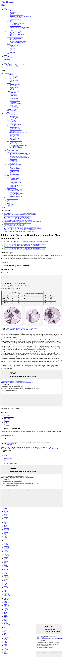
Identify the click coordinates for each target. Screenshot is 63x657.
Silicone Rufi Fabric (15, 171)
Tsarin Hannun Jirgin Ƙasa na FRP (18, 145)
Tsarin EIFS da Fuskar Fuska (17, 23)
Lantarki (12, 46)
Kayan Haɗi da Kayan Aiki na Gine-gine (20, 27)
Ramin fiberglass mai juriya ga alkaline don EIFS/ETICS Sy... (19, 231)
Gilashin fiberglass (56, 448)
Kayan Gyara (13, 139)
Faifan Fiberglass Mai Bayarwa (17, 194)
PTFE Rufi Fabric (14, 170)
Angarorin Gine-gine (15, 119)
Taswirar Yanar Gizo (35, 447)
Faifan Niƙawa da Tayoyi (16, 185)
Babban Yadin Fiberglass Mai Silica (18, 156)
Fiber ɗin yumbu (14, 80)
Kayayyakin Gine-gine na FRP (17, 28)
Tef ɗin (8, 44)
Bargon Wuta (13, 165)
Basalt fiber (12, 78)
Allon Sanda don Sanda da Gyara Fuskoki (14, 225)
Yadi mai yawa (13, 448)
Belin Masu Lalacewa (15, 181)
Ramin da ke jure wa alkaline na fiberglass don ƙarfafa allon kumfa (22, 328)
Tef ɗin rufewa (13, 106)
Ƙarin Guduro (13, 90)
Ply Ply (11, 99)
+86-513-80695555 (11, 443)
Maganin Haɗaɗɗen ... (15, 19)
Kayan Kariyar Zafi (14, 174)
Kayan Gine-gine (11, 21)
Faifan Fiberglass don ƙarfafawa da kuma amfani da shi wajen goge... (20, 214)
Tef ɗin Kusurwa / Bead (16, 130)
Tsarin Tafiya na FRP (15, 146)
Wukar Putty (13, 136)
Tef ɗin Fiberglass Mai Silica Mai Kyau (19, 157)
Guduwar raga (13, 105)
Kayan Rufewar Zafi (15, 33)
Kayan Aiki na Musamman (16, 15)
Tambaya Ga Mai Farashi (7, 435)
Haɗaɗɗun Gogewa (14, 39)
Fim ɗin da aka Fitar (15, 101)
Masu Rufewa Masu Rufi (16, 38)
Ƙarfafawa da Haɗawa (15, 45)
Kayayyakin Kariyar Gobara (17, 34)
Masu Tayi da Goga (14, 135)
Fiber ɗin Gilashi (14, 76)
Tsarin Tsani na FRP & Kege (17, 148)
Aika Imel (3, 451)
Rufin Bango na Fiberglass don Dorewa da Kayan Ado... (17, 223)
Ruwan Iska (13, 50)
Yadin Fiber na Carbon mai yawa (25, 448)
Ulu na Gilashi (13, 159)
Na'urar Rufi (13, 121)
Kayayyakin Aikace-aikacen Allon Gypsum (14, 64)
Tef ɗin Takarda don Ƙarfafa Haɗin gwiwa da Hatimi (17, 217)
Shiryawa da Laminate (15, 17)
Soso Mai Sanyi (14, 183)
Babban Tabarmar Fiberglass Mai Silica (19, 154)
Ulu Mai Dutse (13, 160)
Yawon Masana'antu (12, 57)
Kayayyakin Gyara (14, 131)
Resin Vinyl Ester (14, 85)
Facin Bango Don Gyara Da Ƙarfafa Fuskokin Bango (19, 329)
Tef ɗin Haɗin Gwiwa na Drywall (12, 66)
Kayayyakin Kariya (14, 138)
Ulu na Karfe (13, 186)
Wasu (11, 20)
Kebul (11, 49)
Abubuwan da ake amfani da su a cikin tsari (20, 16)
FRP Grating (13, 142)
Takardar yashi (13, 179)
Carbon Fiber (13, 77)
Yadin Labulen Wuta (15, 168)
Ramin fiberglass (14, 116)
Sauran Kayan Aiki (14, 107)
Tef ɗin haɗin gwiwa (15, 128)
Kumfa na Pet (13, 94)
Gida (5, 8)
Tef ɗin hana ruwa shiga (16, 124)
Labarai (5, 55)
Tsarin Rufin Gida (14, 24)
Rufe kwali (12, 52)
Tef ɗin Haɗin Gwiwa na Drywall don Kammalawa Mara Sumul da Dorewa (22, 228)
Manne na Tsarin (14, 98)
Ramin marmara (14, 117)
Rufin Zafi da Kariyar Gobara (14, 31)
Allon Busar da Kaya (15, 127)
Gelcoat (12, 88)
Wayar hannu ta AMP (46, 447)
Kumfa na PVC (13, 92)
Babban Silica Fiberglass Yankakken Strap (20, 153)
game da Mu (7, 56)
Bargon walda (13, 167)
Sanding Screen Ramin (15, 182)
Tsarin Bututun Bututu (15, 26)
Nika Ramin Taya (14, 192)
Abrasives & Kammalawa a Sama (15, 37)
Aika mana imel (4, 262)
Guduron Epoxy (14, 87)
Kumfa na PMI (13, 95)
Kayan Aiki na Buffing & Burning (18, 41)
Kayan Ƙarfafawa (14, 12)
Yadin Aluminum (14, 172)
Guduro (12, 13)
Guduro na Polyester (15, 84)
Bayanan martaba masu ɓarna (17, 143)
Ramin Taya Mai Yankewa (16, 193)
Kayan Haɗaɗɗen (11, 10)
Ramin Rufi (13, 123)
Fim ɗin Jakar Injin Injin (16, 103)
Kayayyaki (6, 9)
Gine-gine (12, 48)
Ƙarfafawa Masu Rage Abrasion (18, 42)
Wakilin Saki (13, 102)
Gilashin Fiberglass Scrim (16, 196)
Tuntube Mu (7, 59)
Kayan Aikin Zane (14, 134)
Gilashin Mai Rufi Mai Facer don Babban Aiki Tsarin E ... (18, 220)
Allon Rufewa (13, 163)
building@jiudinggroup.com (13, 444)
